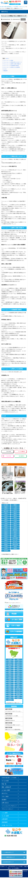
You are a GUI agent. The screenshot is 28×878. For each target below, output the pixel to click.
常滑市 (5, 521)
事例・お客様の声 (6, 787)
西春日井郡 (15, 544)
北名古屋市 (15, 538)
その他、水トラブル (7, 825)
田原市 (5, 536)
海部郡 (15, 546)
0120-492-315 (12, 836)
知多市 (15, 527)
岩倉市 (15, 532)
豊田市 (15, 515)
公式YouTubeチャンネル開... (11, 715)
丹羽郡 (5, 546)
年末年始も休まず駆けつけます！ (13, 725)
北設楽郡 (6, 550)
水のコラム (22, 6)
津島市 (5, 513)
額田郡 (15, 548)
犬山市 (15, 519)
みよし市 (15, 540)
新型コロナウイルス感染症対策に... (13, 729)
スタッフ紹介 (5, 796)
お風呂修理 (4, 819)
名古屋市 (6, 505)
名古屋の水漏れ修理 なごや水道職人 (9, 777)
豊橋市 (15, 505)
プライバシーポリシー (7, 809)
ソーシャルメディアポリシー (9, 806)
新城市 (5, 525)
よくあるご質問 (6, 790)
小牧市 (5, 523)
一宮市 (15, 507)
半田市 (15, 509)
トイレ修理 (4, 812)
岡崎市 (5, 507)
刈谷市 (5, 515)
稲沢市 (15, 523)
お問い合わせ (5, 802)
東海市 (15, 525)
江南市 (15, 521)
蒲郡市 (5, 519)
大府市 (5, 527)
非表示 (7, 58)
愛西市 (15, 536)
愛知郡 (5, 544)
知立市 (5, 529)
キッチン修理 (5, 816)
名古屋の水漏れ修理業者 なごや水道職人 (9, 6)
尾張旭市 (15, 529)
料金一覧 (4, 784)
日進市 (15, 534)
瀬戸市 (5, 509)
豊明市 (5, 534)
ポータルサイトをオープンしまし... (13, 711)
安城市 (5, 517)
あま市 (5, 542)
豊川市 (15, 511)
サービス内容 (5, 780)
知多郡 (5, 548)
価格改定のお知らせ (10, 720)
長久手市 (15, 542)
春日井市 (6, 511)
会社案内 (4, 799)
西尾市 (15, 517)
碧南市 (15, 513)
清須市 (5, 538)
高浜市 (5, 532)
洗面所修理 (4, 822)
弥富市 (5, 540)
